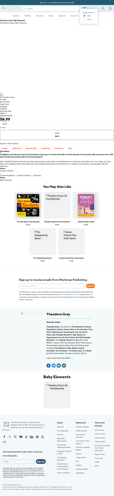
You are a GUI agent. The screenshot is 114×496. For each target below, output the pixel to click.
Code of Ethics (100, 441)
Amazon (4, 148)
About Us (74, 16)
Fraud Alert (99, 458)
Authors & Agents (82, 427)
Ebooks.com (59, 148)
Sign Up (90, 286)
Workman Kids (5, 111)
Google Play (46, 148)
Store (51, 16)
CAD (89, 19)
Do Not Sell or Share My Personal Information (102, 448)
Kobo (70, 148)
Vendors (79, 465)
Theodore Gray (8, 97)
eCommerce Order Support (83, 442)
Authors (27, 16)
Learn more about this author (58, 358)
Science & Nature (24, 175)
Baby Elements (6, 180)
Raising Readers (82, 469)
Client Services (81, 430)
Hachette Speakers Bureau (83, 448)
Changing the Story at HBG (64, 452)
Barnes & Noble (31, 148)
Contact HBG (81, 457)
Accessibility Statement (61, 458)
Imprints (61, 16)
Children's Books (6, 170)
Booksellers (80, 473)
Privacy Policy (100, 434)
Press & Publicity (63, 472)
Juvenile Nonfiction (7, 175)
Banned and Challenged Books (63, 446)
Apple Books (16, 148)
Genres (16, 16)
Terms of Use (99, 430)
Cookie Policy (100, 437)
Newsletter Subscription (61, 439)
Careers (78, 453)
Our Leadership (62, 430)
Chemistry (37, 175)
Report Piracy (100, 454)
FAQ (77, 461)
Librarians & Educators (80, 435)
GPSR (97, 466)
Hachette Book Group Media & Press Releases (62, 466)
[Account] (103, 9)
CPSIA (97, 462)
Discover (39, 16)
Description (4, 151)
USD (89, 15)
